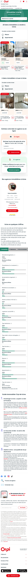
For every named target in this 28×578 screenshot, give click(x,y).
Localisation (6, 146)
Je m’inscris (22, 507)
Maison (7, 34)
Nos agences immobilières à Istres (14, 179)
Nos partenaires (4, 557)
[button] (14, 554)
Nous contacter (13, 210)
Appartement (9, 37)
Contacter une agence (14, 170)
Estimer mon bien (15, 152)
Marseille (6, 458)
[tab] (4, 249)
